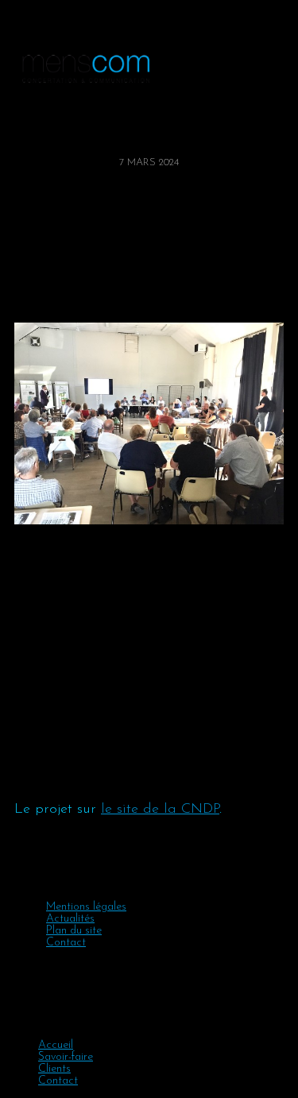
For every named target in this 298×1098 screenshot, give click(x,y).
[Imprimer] (40, 291)
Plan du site (74, 931)
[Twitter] (21, 291)
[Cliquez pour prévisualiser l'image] (149, 423)
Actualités (70, 919)
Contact (66, 943)
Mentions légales (86, 907)
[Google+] (26, 291)
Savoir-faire (65, 1057)
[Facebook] (16, 291)
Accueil (55, 1045)
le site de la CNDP (160, 809)
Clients (54, 1069)
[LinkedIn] (31, 291)
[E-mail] (35, 291)
